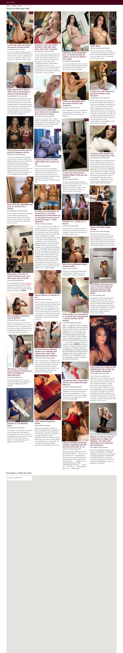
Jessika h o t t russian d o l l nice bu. (74, 222)
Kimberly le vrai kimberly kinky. (17, 424)
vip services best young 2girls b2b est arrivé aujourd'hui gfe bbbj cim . (75, 382)
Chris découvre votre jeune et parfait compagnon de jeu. (19, 151)
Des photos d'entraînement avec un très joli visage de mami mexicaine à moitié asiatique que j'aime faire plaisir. (101, 289)
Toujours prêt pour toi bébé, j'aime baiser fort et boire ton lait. (47, 162)
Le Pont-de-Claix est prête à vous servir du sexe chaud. (19, 46)
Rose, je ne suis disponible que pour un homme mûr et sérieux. (20, 206)
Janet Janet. (95, 46)
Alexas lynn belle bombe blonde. (100, 228)
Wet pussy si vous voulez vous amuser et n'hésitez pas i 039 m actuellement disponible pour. (19, 372)
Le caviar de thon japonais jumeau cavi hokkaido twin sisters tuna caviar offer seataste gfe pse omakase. (46, 352)
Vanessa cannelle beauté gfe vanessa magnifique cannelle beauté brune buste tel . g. (75, 445)
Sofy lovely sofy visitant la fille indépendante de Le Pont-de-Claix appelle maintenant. (103, 369)
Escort (8, 5)
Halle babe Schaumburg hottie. (45, 422)
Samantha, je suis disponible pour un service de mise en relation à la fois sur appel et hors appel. (74, 56)
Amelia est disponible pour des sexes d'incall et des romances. (74, 103)
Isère (19, 5)
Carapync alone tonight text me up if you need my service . (103, 154)
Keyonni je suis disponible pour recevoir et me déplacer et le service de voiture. (47, 112)
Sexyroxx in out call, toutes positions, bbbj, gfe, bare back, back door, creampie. (46, 47)
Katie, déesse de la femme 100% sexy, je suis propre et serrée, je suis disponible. (18, 92)
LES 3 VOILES (11, 2)
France (14, 5)
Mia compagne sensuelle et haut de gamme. (18, 317)
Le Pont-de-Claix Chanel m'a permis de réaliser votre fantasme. (102, 93)
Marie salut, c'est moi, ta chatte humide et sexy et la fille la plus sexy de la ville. (18, 276)
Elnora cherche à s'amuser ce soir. (47, 296)
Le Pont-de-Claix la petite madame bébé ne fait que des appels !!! (75, 175)
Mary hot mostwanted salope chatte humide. (75, 265)
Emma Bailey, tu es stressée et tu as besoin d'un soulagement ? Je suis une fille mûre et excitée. (75, 317)
